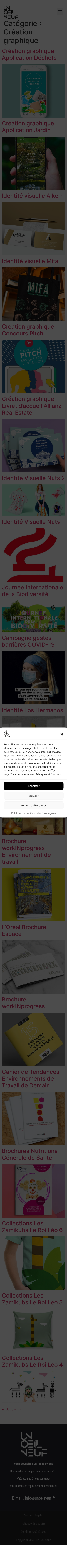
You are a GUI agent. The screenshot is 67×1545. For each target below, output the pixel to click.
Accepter (34, 785)
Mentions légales (46, 813)
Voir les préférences (33, 805)
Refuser (33, 795)
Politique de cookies (23, 813)
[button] (61, 734)
